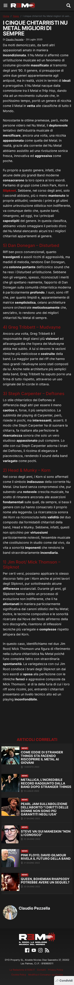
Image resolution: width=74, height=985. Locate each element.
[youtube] (34, 950)
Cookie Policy (18, 974)
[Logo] (23, 5)
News (16, 16)
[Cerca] (68, 5)
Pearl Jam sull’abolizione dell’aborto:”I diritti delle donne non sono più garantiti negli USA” (44, 809)
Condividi (66, 980)
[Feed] (47, 950)
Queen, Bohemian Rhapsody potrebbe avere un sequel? (45, 880)
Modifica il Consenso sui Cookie (45, 974)
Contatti (41, 969)
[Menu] (5, 5)
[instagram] (40, 950)
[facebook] (27, 950)
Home (6, 16)
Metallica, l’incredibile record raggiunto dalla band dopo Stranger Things (46, 783)
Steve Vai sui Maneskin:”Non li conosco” (46, 833)
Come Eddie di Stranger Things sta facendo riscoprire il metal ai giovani (42, 757)
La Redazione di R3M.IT (22, 969)
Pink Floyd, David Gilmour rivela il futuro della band (46, 856)
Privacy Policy (55, 969)
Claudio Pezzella (14, 39)
